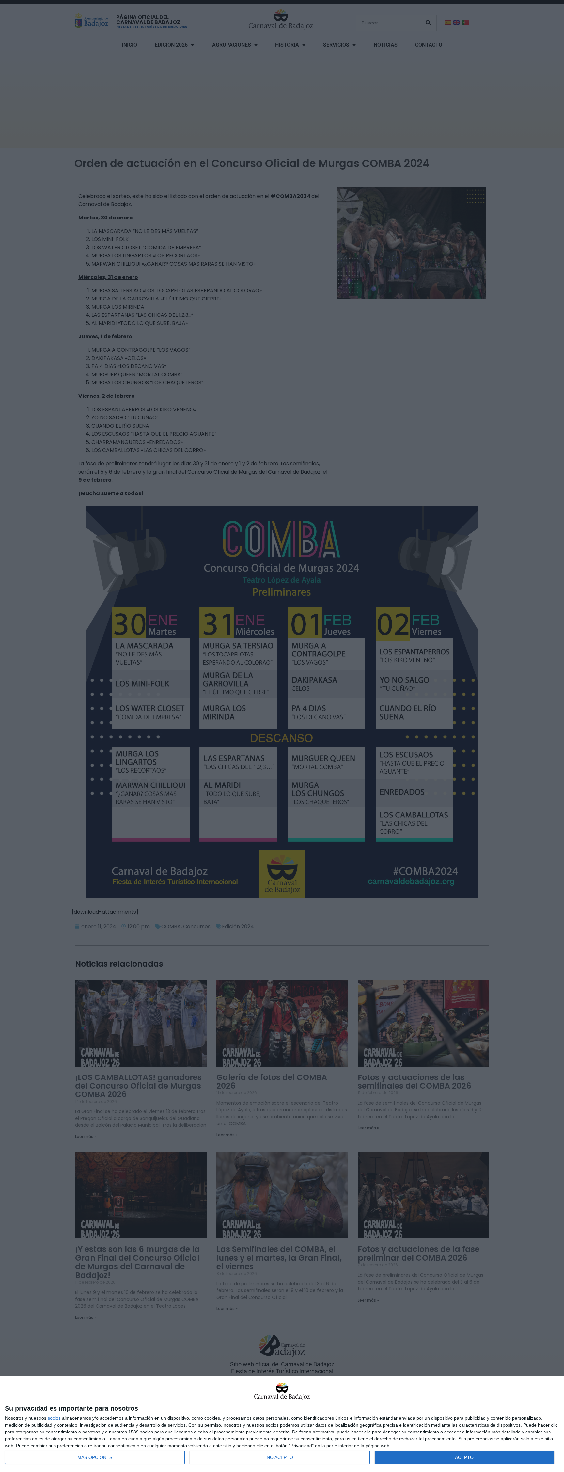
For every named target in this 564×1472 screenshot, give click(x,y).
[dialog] (282, 1424)
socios (54, 1418)
